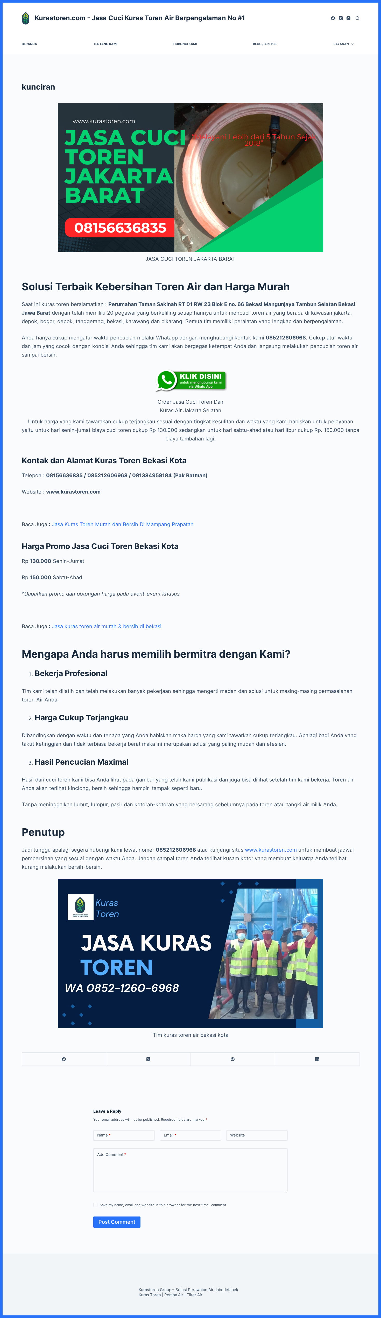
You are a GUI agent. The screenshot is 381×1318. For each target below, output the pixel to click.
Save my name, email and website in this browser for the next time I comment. (163, 1205)
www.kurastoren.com (271, 850)
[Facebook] (333, 18)
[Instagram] (348, 18)
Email (170, 1135)
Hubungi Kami (185, 44)
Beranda (29, 44)
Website (237, 1135)
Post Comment (116, 1222)
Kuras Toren (150, 1294)
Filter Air (194, 1294)
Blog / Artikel (265, 44)
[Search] (357, 18)
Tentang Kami (105, 44)
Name (104, 1135)
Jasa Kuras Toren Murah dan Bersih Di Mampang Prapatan (123, 524)
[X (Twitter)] (341, 18)
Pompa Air (173, 1294)
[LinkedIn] (317, 1059)
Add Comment (111, 1154)
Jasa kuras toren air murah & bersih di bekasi (106, 626)
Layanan (341, 44)
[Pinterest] (233, 1059)
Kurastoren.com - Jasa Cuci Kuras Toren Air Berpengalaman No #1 (140, 18)
